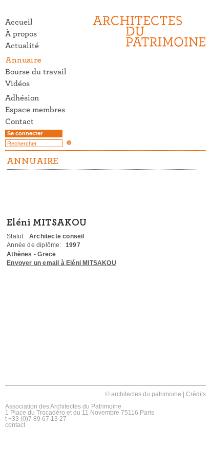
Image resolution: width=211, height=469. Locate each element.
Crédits (196, 394)
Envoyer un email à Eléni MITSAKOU (61, 263)
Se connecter (25, 133)
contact (15, 425)
